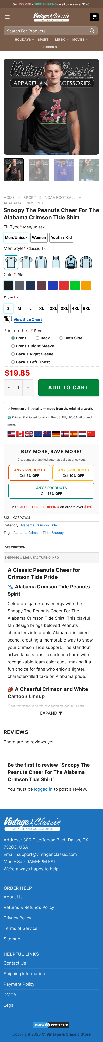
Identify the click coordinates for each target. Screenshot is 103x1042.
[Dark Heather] (20, 285)
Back (45, 338)
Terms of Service (21, 928)
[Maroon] (42, 285)
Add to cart (68, 387)
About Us (13, 896)
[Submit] (92, 31)
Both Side (73, 338)
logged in (43, 789)
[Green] (75, 285)
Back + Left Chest (33, 362)
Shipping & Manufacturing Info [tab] (32, 557)
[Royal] (53, 285)
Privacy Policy (17, 917)
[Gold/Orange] (87, 285)
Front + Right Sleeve (35, 346)
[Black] (9, 285)
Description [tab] (15, 547)
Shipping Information (24, 973)
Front (21, 338)
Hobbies (50, 47)
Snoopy (58, 533)
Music (60, 39)
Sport (43, 39)
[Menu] (7, 17)
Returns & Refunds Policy (29, 907)
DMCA (10, 994)
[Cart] (94, 17)
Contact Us (15, 963)
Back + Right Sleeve (35, 354)
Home (9, 197)
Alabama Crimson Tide (27, 203)
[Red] (64, 285)
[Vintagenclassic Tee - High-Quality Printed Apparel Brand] (51, 17)
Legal (9, 1005)
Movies (78, 39)
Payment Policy (19, 984)
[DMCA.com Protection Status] (51, 1024)
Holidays (23, 39)
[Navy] (31, 285)
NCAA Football (60, 197)
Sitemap (12, 938)
